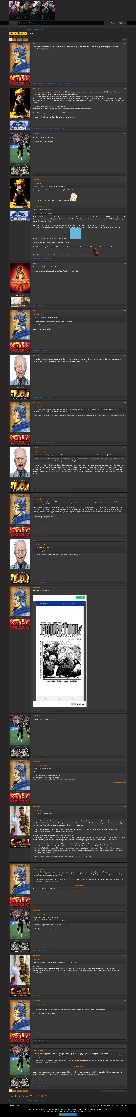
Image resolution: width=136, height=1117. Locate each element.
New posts (12, 26)
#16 (124, 865)
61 (20, 39)
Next (25, 39)
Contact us (95, 1105)
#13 (124, 716)
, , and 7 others (53, 83)
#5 (125, 263)
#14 (124, 761)
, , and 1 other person (48, 582)
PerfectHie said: (38, 452)
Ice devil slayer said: (40, 206)
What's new (33, 23)
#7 (125, 355)
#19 (124, 1001)
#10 (124, 495)
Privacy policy (115, 1105)
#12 (124, 587)
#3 (125, 134)
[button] (27, 23)
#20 (124, 1046)
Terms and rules (105, 1105)
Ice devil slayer (20, 164)
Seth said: (37, 183)
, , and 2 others (50, 174)
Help (122, 1105)
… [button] (17, 39)
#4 (125, 179)
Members (44, 23)
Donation (22, 23)
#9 (125, 448)
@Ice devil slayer (42, 780)
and (42, 305)
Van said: (36, 407)
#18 (124, 955)
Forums (13, 23)
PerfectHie (13, 36)
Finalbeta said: (38, 314)
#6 (125, 310)
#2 (125, 88)
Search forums (21, 26)
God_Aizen (20, 119)
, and (46, 258)
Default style (15, 1105)
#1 (125, 43)
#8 (125, 403)
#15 (124, 806)
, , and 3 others (50, 129)
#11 (124, 540)
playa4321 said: (38, 869)
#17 (124, 910)
